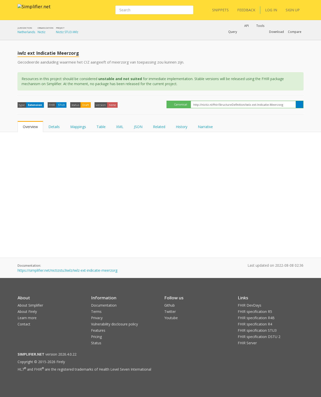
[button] (232, 31)
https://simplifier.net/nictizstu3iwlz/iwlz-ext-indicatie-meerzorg (67, 270)
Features (98, 330)
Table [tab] (101, 126)
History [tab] (181, 126)
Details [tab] (54, 126)
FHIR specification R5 (255, 311)
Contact (24, 324)
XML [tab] (119, 126)
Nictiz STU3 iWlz (67, 32)
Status (96, 343)
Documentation (104, 305)
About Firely (27, 311)
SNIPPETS (220, 10)
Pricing (96, 336)
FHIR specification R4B (256, 317)
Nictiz (41, 32)
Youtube (171, 317)
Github (169, 305)
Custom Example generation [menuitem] (237, 38)
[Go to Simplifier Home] (34, 10)
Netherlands (26, 32)
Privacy (97, 317)
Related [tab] (159, 126)
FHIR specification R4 (255, 324)
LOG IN (271, 10)
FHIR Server (247, 343)
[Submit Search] (189, 10)
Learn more (27, 317)
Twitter (170, 311)
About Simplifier (30, 305)
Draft (85, 105)
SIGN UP (293, 10)
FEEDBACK (246, 10)
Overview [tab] (30, 126)
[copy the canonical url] (299, 104)
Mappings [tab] (78, 126)
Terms (96, 311)
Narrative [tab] (205, 126)
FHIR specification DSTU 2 (259, 336)
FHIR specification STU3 (257, 330)
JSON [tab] (138, 126)
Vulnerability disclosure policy (114, 324)
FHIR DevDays (249, 305)
